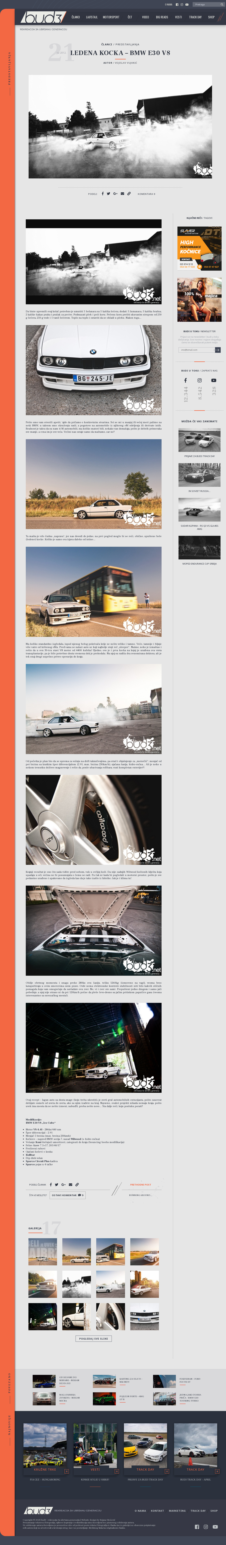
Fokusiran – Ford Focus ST (190, 1380)
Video (145, 17)
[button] (221, 4)
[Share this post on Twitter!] (108, 193)
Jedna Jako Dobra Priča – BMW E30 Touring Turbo (190, 1397)
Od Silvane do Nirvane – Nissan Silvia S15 (69, 1380)
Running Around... (140, 1195)
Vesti (178, 17)
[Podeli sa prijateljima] (122, 193)
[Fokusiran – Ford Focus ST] (164, 1381)
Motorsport (111, 17)
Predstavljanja (127, 44)
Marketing (177, 1510)
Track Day (195, 17)
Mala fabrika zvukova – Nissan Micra (69, 1397)
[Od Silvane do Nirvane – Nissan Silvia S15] (44, 1381)
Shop (211, 17)
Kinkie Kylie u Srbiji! (95, 1479)
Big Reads (162, 17)
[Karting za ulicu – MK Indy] (104, 1381)
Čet (130, 17)
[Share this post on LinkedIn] (129, 193)
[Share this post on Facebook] (103, 193)
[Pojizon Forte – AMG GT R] (104, 1398)
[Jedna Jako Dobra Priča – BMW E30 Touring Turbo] (164, 1398)
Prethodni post (140, 1184)
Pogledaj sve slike (93, 1338)
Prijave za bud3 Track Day (145, 1479)
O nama (168, 4)
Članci (76, 17)
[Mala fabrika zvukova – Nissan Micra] (44, 1398)
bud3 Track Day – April (195, 1479)
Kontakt (157, 1510)
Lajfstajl (92, 17)
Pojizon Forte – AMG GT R (132, 1398)
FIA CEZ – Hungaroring (45, 1479)
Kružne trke (45, 1469)
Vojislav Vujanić (126, 62)
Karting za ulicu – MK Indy (131, 1380)
